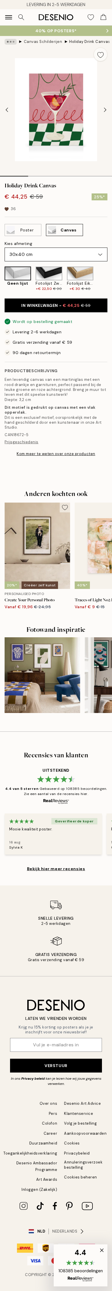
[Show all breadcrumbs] (11, 42)
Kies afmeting (18, 243)
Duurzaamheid (43, 1143)
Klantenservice (78, 1113)
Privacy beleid (33, 1078)
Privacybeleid (77, 1153)
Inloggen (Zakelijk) (39, 1189)
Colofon (49, 1123)
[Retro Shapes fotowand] (42, 675)
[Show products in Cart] (103, 17)
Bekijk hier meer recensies (56, 868)
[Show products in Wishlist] (90, 17)
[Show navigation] (8, 17)
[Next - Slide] (105, 109)
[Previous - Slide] (6, 109)
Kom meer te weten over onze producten (56, 453)
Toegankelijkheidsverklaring (30, 1153)
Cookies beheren (80, 1177)
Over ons (48, 1103)
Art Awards (46, 1179)
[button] (80, 1265)
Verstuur (56, 1065)
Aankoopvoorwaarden (85, 1133)
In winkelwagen (56, 305)
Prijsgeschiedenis (21, 442)
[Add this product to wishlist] (100, 54)
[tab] (14, 174)
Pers (53, 1113)
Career (50, 1133)
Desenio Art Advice (82, 1103)
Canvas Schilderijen (43, 41)
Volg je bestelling (80, 1123)
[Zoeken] (21, 17)
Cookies (72, 1143)
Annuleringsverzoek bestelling (83, 1165)
